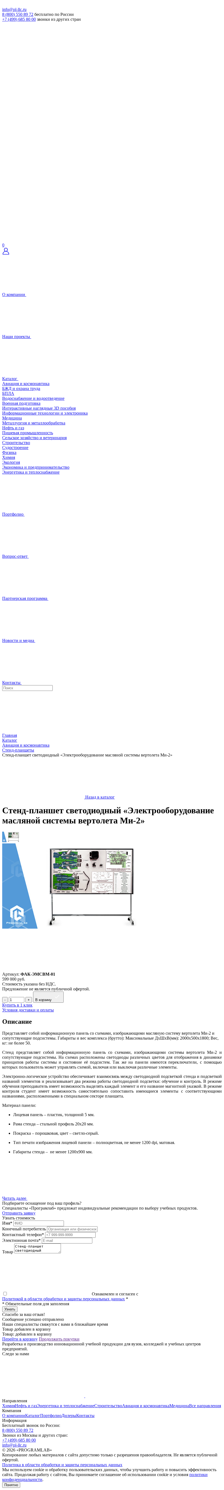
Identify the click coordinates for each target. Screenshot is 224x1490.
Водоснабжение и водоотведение (33, 398)
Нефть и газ (13, 428)
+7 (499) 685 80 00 (19, 19)
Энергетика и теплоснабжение (31, 472)
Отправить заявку (19, 1213)
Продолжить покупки (59, 1339)
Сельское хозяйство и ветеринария (34, 437)
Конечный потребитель (24, 1229)
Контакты (85, 1415)
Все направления (205, 1405)
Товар (7, 1252)
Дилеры (68, 1415)
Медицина (12, 418)
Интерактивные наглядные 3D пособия (39, 408)
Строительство (16, 442)
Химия (8, 457)
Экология (11, 462)
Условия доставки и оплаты (28, 1010)
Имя (7, 1223)
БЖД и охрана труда (21, 388)
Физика (9, 452)
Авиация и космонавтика (25, 383)
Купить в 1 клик (17, 1005)
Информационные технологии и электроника (45, 413)
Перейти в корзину (20, 1339)
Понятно (11, 1485)
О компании (13, 1415)
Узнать (9, 1309)
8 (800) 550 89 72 (17, 14)
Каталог (32, 1415)
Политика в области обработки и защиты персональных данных (62, 1464)
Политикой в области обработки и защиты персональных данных (63, 1299)
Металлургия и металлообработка (33, 423)
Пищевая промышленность (27, 432)
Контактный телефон (23, 1234)
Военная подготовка (21, 403)
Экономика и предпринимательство (35, 467)
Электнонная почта (21, 1240)
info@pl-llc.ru (14, 9)
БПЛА (8, 393)
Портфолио (50, 1415)
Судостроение (15, 447)
